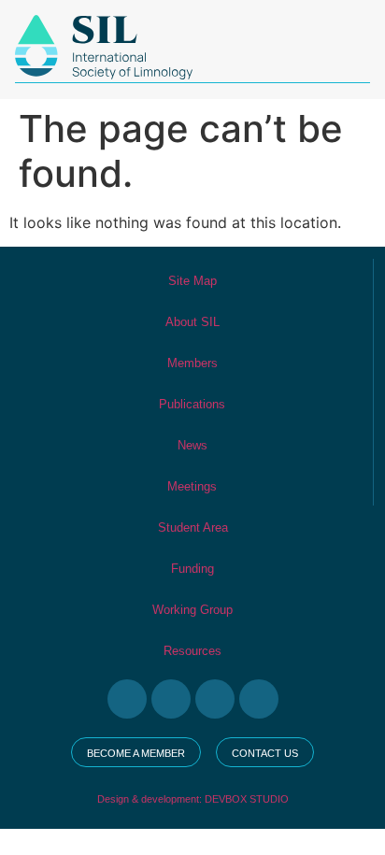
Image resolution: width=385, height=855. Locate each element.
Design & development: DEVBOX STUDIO (193, 799)
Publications (192, 404)
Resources (192, 651)
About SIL (192, 322)
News (192, 445)
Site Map (192, 281)
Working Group (192, 610)
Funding (192, 569)
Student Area (193, 527)
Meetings (192, 486)
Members (192, 363)
